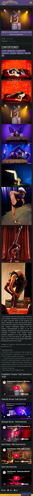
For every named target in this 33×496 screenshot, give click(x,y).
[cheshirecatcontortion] (16, 134)
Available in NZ (11, 51)
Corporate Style (20, 51)
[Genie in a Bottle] (16, 176)
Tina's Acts (27, 53)
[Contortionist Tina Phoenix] (16, 243)
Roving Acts (20, 53)
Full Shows (13, 53)
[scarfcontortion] (16, 113)
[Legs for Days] (16, 206)
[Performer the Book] (16, 92)
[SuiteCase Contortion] (16, 288)
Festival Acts (5, 53)
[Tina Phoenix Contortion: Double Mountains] (16, 70)
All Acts (4, 51)
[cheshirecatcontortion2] (16, 154)
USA (3, 55)
